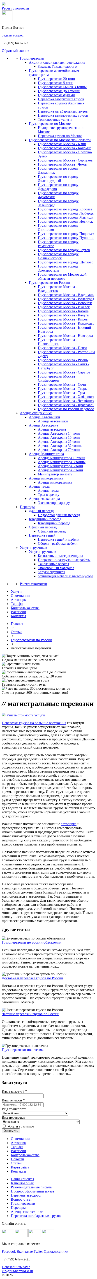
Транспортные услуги (55, 119)
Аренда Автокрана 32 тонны (60, 446)
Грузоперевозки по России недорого (66, 409)
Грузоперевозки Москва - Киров (63, 319)
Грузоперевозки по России (49, 282)
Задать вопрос (12, 35)
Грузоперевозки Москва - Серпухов (65, 160)
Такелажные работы (53, 564)
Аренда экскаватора (44, 499)
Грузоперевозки (32, 58)
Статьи (16, 632)
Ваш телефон (13, 1100)
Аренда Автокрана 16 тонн (59, 437)
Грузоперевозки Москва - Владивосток (57, 289)
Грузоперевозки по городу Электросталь (58, 268)
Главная (17, 624)
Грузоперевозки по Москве (50, 123)
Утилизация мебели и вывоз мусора (65, 576)
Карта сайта (20, 1167)
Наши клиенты (22, 1179)
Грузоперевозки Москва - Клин (62, 144)
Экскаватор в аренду (54, 503)
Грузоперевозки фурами (56, 95)
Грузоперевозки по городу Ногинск (65, 221)
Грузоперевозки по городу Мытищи (65, 217)
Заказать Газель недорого (57, 66)
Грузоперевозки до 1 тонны (59, 91)
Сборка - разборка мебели (58, 543)
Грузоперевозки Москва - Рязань (63, 360)
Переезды (27, 507)
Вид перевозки (13, 1117)
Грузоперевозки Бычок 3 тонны (62, 87)
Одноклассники (56, 1251)
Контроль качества (25, 1155)
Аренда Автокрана (43, 425)
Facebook (9, 1251)
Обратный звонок (15, 51)
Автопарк (18, 1143)
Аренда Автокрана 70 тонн (59, 450)
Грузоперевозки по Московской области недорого (62, 276)
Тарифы (17, 1147)
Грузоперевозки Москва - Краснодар (66, 323)
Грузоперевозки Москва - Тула (61, 393)
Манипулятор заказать (55, 474)
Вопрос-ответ (21, 1199)
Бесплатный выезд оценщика (60, 556)
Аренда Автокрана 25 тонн (59, 441)
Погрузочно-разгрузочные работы (64, 560)
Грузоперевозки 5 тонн (55, 83)
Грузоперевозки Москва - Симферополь (57, 378)
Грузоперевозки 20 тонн (56, 79)
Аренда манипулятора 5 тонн (60, 466)
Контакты (18, 1171)
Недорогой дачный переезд (59, 515)
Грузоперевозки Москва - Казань (63, 311)
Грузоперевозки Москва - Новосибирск (57, 342)
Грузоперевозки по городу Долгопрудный (58, 179)
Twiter (38, 1251)
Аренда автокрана (52, 429)
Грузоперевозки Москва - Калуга (63, 315)
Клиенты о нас (22, 1183)
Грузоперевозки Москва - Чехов (62, 164)
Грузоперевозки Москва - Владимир (66, 295)
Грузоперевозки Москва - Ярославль (66, 405)
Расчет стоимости (15, 8)
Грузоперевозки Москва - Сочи (62, 384)
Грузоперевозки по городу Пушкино (66, 238)
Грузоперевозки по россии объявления (31, 942)
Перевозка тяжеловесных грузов (63, 115)
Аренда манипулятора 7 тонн (60, 470)
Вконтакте (25, 1251)
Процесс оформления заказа (32, 1191)
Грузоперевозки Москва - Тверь (62, 388)
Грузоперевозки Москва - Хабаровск (66, 397)
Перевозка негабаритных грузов (63, 111)
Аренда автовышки (53, 421)
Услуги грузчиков (33, 547)
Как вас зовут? (14, 1091)
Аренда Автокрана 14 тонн (59, 433)
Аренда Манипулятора (46, 454)
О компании (20, 1139)
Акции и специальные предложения (57, 62)
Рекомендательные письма (31, 1187)
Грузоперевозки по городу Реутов (64, 250)
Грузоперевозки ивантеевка (23, 1050)
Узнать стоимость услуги (25, 715)
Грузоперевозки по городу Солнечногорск (58, 256)
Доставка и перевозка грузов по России (32, 978)
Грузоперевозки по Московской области (60, 140)
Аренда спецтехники (36, 413)
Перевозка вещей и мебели (58, 539)
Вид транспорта (14, 1109)
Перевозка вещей (42, 535)
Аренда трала (39, 486)
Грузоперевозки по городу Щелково (65, 262)
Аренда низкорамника (46, 478)
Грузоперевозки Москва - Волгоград (66, 299)
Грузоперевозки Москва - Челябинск (66, 401)
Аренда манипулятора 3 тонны (61, 462)
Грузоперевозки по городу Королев (65, 209)
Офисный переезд (43, 527)
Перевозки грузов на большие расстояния (34, 723)
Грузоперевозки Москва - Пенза (62, 348)
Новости (17, 1159)
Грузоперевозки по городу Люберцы (66, 213)
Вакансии (18, 1151)
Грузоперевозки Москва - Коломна (64, 148)
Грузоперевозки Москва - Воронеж (65, 303)
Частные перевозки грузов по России (30, 1014)
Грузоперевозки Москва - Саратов (64, 372)
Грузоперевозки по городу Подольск (66, 234)
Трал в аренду (48, 494)
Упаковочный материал (56, 568)
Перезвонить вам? (16, 1267)
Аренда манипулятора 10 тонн (61, 458)
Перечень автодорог (26, 1195)
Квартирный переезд (45, 519)
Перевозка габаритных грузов (61, 99)
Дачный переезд (41, 511)
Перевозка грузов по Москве (60, 136)
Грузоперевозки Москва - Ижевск (64, 307)
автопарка (68, 824)
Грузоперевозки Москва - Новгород (65, 335)
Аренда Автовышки (44, 417)
